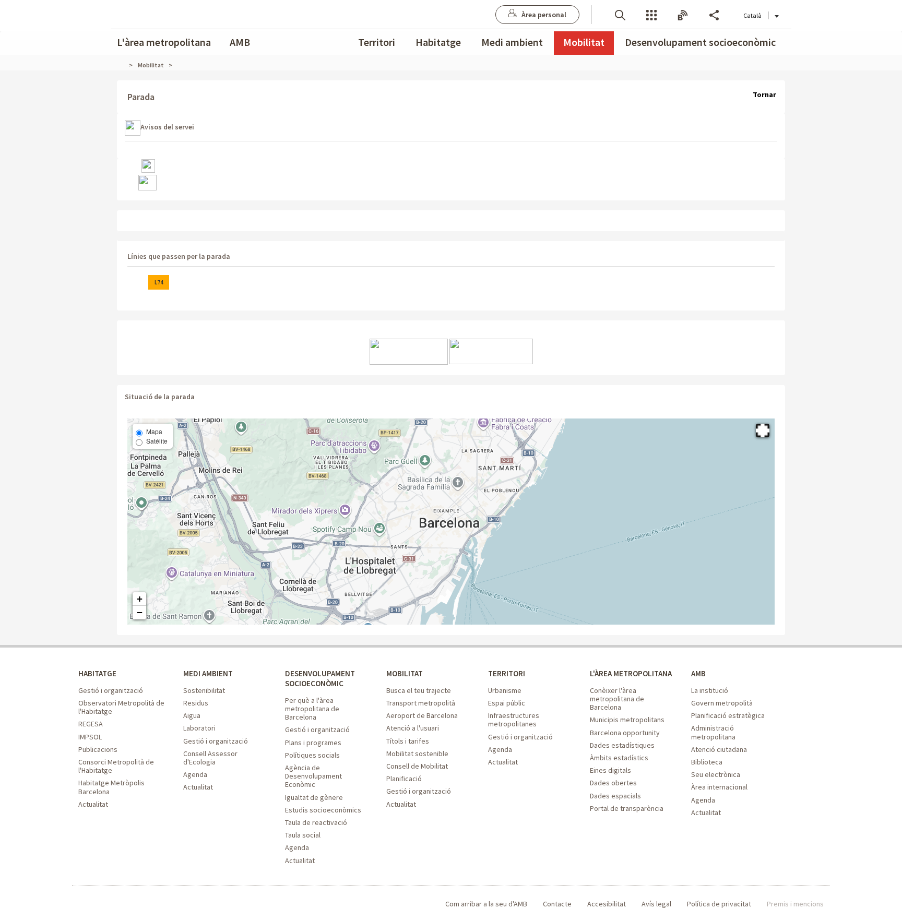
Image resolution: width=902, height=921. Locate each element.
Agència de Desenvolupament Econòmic (313, 776)
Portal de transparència (626, 808)
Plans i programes (313, 742)
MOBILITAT (404, 673)
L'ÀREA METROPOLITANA (631, 673)
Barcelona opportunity (625, 732)
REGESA (90, 723)
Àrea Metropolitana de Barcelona (121, 904)
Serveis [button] (651, 14)
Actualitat (93, 804)
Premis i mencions (795, 903)
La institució (709, 690)
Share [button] (714, 14)
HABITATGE (97, 673)
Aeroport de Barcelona (422, 715)
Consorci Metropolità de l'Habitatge (116, 766)
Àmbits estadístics (619, 757)
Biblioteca (706, 762)
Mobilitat (583, 42)
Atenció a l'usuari (412, 728)
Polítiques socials (312, 755)
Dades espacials (615, 795)
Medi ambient (512, 42)
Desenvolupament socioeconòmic (700, 42)
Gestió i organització (110, 690)
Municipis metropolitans (627, 719)
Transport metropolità (420, 703)
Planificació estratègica (728, 715)
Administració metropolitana (713, 732)
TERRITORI (506, 673)
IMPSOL (90, 736)
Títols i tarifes (407, 741)
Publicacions (97, 749)
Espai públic (506, 703)
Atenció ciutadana (719, 749)
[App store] (409, 350)
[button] (620, 14)
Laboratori (199, 728)
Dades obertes (613, 782)
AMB (240, 42)
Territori (376, 42)
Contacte (557, 903)
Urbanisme (504, 690)
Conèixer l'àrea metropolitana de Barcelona (617, 699)
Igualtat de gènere (314, 797)
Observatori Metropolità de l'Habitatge (121, 707)
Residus (195, 703)
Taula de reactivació (316, 822)
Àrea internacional (719, 787)
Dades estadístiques (622, 745)
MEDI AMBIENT (208, 673)
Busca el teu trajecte (418, 690)
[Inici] (125, 65)
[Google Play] (491, 350)
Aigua (191, 715)
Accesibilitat (606, 903)
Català (752, 15)
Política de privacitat (719, 903)
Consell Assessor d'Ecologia (210, 758)
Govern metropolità (722, 703)
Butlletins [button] (682, 14)
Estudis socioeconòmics (323, 810)
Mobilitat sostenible (417, 753)
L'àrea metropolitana (164, 42)
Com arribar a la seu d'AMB (486, 903)
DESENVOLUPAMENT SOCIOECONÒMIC (320, 678)
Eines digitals (610, 770)
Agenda (195, 774)
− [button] (140, 612)
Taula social (303, 835)
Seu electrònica (715, 774)
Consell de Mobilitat (417, 766)
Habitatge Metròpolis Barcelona (111, 787)
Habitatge (438, 42)
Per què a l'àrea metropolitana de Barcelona (312, 709)
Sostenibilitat (204, 690)
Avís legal (656, 903)
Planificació (404, 778)
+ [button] (140, 598)
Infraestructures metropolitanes (513, 719)
